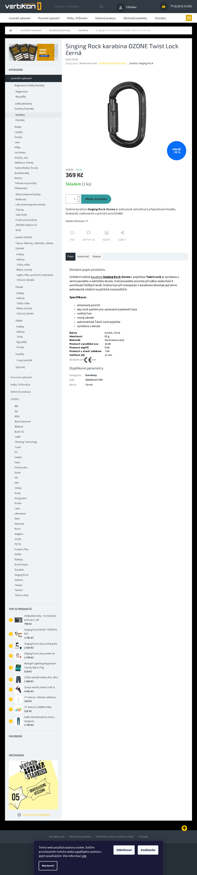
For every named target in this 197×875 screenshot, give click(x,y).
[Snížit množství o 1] (79, 201)
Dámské (20, 248)
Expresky (20, 120)
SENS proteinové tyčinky (28, 194)
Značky (15, 399)
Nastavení (48, 866)
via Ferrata (20, 152)
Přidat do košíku (96, 199)
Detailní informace (75, 221)
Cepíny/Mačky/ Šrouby (26, 168)
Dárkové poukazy (21, 392)
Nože (18, 230)
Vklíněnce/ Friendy (24, 163)
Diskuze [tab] (97, 256)
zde (84, 856)
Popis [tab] (70, 256)
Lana (17, 142)
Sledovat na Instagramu (36, 815)
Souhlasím (148, 850)
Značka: (141, 63)
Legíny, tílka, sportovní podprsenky (35, 275)
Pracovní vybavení (21, 377)
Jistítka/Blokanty (23, 104)
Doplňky (20, 354)
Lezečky (19, 132)
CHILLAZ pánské (25, 313)
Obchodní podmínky (80, 836)
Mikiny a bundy (24, 270)
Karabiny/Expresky (24, 109)
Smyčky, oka (21, 158)
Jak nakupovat (56, 836)
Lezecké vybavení (21, 78)
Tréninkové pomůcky (26, 183)
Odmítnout (124, 850)
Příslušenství (21, 188)
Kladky (18, 127)
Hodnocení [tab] (83, 256)
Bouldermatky (22, 173)
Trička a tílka (23, 265)
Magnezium (22, 91)
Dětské (19, 320)
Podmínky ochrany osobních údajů (115, 836)
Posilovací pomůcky (26, 220)
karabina (96, 277)
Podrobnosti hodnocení (112, 63)
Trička (20, 337)
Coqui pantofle (24, 360)
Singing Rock (112, 277)
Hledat (101, 6)
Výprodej (20, 367)
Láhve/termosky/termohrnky (30, 204)
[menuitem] (19, 18)
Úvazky (18, 137)
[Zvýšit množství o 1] (79, 197)
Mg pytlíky (21, 96)
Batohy (18, 178)
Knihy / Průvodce (20, 385)
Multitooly (21, 199)
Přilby (18, 147)
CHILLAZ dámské (25, 280)
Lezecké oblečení (23, 237)
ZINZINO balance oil (26, 225)
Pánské (19, 287)
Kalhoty (21, 259)
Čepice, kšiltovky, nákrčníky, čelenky (34, 243)
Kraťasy (20, 254)
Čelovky (20, 210)
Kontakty (143, 836)
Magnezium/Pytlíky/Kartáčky (30, 85)
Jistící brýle (21, 215)
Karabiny (20, 115)
